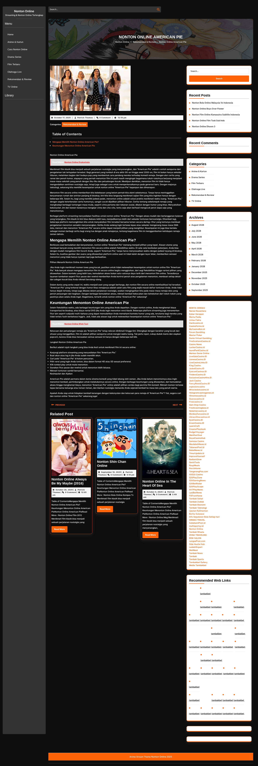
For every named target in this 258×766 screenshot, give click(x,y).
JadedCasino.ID (196, 368)
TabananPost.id (196, 447)
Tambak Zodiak (196, 501)
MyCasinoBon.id (197, 329)
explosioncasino (197, 386)
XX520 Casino (196, 474)
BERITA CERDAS (197, 308)
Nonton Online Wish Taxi (76, 324)
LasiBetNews (195, 492)
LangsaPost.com (197, 541)
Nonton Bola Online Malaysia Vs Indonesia (212, 102)
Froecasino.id (195, 401)
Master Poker (195, 335)
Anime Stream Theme (140, 757)
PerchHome (194, 468)
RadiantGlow (195, 459)
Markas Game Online (199, 353)
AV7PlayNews (196, 489)
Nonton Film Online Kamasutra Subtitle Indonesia (216, 114)
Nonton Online (24, 11)
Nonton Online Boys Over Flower (208, 108)
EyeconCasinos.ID (198, 371)
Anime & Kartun (15, 42)
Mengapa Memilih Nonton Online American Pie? (75, 142)
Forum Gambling (197, 332)
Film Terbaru (14, 64)
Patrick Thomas (85, 118)
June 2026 (196, 237)
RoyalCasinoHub (197, 438)
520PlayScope (196, 486)
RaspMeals (194, 465)
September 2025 (199, 290)
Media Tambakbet (197, 565)
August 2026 (197, 225)
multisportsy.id (196, 526)
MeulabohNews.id (197, 444)
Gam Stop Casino (197, 405)
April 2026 (196, 248)
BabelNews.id (195, 450)
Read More (60, 530)
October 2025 (198, 284)
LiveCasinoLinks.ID (198, 362)
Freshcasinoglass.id (198, 408)
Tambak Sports (196, 559)
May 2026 (196, 242)
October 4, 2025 (155, 492)
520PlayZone (195, 477)
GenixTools (194, 462)
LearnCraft (194, 426)
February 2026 (198, 260)
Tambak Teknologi (198, 508)
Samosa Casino (196, 441)
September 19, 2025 (111, 472)
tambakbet (194, 620)
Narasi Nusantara (197, 311)
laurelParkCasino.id (198, 350)
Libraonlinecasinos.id (199, 417)
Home (10, 34)
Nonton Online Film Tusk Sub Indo (208, 120)
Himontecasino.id (197, 395)
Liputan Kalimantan (198, 511)
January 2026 (198, 266)
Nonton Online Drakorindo (77, 162)
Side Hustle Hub (197, 544)
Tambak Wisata (196, 532)
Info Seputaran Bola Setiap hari (204, 517)
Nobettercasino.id (198, 411)
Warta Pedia (195, 317)
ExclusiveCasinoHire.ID (200, 377)
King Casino (195, 365)
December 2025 (199, 272)
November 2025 (199, 278)
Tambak (193, 556)
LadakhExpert (195, 547)
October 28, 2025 (64, 490)
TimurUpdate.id (196, 453)
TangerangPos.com (198, 471)
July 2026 (196, 231)
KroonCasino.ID (196, 423)
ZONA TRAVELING (198, 535)
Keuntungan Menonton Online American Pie (73, 145)
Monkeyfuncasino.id (199, 414)
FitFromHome (195, 495)
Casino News (195, 344)
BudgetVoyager (196, 432)
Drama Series (14, 57)
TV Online (12, 87)
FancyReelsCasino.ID (199, 383)
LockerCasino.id (197, 347)
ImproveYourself (197, 456)
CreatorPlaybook (197, 429)
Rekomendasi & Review (19, 79)
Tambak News (196, 553)
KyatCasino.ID (196, 420)
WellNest (193, 550)
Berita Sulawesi (196, 514)
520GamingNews (197, 480)
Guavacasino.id (196, 399)
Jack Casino (195, 380)
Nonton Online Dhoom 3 (203, 126)
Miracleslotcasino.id (199, 389)
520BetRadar (195, 483)
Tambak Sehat (196, 498)
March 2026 (197, 254)
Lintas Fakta (195, 320)
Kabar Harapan (196, 314)
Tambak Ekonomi (197, 504)
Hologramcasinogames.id (201, 392)
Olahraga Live (15, 72)
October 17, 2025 (62, 118)
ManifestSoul (195, 435)
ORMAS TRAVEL (197, 520)
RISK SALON (195, 538)
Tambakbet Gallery (198, 562)
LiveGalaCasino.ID (198, 356)
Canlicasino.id (196, 323)
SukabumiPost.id (197, 523)
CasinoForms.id (196, 326)
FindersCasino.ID (197, 374)
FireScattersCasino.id (199, 341)
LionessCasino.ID (197, 359)
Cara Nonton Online (17, 49)
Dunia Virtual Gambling (200, 338)
